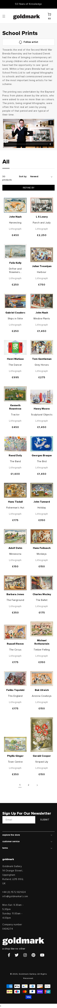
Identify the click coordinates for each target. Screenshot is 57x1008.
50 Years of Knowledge (28, 4)
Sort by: (23, 176)
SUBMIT (45, 820)
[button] (6, 16)
